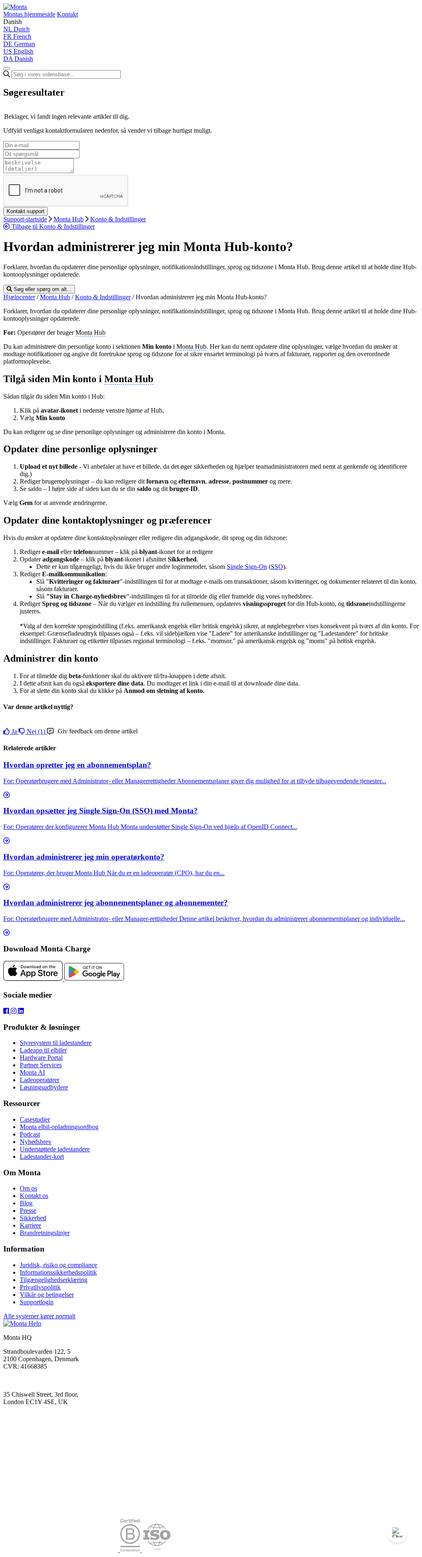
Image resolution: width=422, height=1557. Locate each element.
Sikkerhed (33, 1217)
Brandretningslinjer (45, 1232)
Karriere (30, 1225)
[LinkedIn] (21, 1011)
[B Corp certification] (131, 1549)
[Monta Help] (15, 6)
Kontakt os (34, 1195)
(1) (37, 731)
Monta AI (32, 1072)
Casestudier (35, 1119)
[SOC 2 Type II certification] (61, 1549)
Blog (26, 1203)
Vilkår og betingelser (47, 1294)
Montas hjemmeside (29, 14)
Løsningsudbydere (44, 1087)
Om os (28, 1188)
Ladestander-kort (42, 1156)
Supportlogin (37, 1302)
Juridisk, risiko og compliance (58, 1264)
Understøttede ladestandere (55, 1149)
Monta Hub (69, 219)
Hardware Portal (41, 1057)
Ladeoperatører (39, 1079)
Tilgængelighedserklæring (53, 1279)
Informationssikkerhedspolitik (58, 1272)
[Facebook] (7, 1011)
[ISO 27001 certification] (156, 1549)
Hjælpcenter (19, 297)
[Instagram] (14, 1011)
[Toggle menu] (6, 68)
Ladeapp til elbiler (43, 1050)
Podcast (30, 1134)
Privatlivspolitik (40, 1287)
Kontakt (67, 14)
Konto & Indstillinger (118, 219)
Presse (28, 1210)
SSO (277, 566)
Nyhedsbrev (36, 1141)
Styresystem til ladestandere (55, 1042)
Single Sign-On (247, 566)
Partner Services (41, 1065)
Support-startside (25, 219)
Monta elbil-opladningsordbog (59, 1126)
